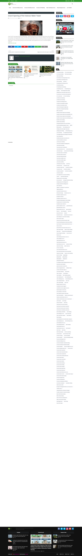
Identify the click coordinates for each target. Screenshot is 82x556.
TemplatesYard (17, 554)
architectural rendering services (62, 101)
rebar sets (67, 280)
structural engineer (60, 346)
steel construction (68, 313)
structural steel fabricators (61, 370)
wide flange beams (59, 401)
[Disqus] (31, 127)
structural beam (59, 333)
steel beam (65, 302)
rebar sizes (66, 282)
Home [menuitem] (10, 7)
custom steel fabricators (64, 176)
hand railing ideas (63, 211)
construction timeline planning (61, 156)
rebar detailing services (69, 278)
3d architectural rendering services (62, 79)
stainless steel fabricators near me (62, 297)
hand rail (58, 211)
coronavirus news (59, 169)
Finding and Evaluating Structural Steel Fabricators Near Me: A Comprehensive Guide (20, 541)
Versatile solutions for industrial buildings (63, 392)
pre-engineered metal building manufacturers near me (64, 262)
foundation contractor (60, 196)
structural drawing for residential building (63, 342)
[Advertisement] (31, 157)
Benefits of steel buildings (61, 119)
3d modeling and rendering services (62, 83)
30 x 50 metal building (60, 74)
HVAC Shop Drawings (60, 229)
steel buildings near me (60, 313)
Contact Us (72, 554)
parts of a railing (59, 255)
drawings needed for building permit (62, 183)
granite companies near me (61, 205)
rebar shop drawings (60, 282)
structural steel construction (61, 359)
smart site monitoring (60, 295)
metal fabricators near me (61, 244)
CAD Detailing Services (69, 130)
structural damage (67, 335)
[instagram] (70, 1)
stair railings (64, 300)
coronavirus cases (66, 165)
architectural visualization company (62, 103)
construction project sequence (61, 154)
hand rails (69, 211)
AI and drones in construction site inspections (64, 94)
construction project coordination (62, 152)
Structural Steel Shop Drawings (61, 375)
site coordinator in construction (61, 291)
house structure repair (60, 218)
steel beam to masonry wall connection (63, 308)
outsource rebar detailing (69, 253)
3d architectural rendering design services (63, 77)
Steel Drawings (68, 324)
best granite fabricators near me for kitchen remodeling (63, 123)
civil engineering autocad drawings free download (64, 134)
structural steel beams (60, 357)
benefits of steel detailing (61, 121)
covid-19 (58, 176)
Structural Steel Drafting (60, 364)
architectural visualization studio (62, 105)
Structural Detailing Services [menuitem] (29, 7)
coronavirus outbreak (67, 169)
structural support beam (60, 377)
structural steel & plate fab (61, 350)
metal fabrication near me (61, 240)
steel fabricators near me (61, 328)
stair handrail (59, 300)
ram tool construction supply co (61, 269)
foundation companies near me (61, 194)
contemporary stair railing (61, 163)
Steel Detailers (69, 315)
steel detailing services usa (61, 322)
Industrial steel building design (67, 231)
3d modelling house (68, 88)
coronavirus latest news (60, 167)
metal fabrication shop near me (61, 242)
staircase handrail (59, 302)
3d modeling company (60, 85)
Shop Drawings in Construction (61, 289)
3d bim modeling (59, 81)
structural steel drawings (60, 366)
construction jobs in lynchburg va (62, 147)
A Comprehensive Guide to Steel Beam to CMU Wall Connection (67, 46)
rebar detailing (59, 275)
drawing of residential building (68, 180)
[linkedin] (73, 529)
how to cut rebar (59, 225)
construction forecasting (60, 145)
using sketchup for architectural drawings (63, 390)
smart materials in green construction (62, 293)
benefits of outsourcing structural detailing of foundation (64, 116)
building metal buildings (60, 130)
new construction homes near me (62, 249)
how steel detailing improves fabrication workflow (64, 222)
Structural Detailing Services (61, 339)
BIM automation (59, 127)
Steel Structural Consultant (13, 18)
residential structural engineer (61, 286)
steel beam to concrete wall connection (63, 306)
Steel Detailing (59, 317)
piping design (65, 255)
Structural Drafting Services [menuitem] (18, 7)
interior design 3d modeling (61, 233)
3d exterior (65, 81)
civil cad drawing (59, 132)
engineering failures (60, 189)
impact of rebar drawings (68, 229)
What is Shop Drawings (60, 395)
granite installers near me (61, 209)
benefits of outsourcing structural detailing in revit (64, 114)
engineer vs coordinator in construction (63, 187)
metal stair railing (69, 244)
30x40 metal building (68, 74)
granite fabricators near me (61, 207)
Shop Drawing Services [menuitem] (61, 7)
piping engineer (59, 258)
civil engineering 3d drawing (67, 132)
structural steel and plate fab (61, 353)
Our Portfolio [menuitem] (69, 7)
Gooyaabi (26, 554)
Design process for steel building (62, 178)
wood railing (66, 401)
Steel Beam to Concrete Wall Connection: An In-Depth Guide (67, 58)
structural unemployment (61, 379)
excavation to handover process (62, 191)
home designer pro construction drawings (63, 216)
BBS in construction (60, 110)
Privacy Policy (67, 554)
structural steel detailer (60, 361)
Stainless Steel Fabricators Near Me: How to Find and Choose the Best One (67, 63)
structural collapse (60, 335)
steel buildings (69, 311)
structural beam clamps (67, 333)
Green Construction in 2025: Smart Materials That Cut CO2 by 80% (46, 74)
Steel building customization (61, 311)
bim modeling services (66, 127)
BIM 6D (71, 125)
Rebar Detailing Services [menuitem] (50, 7)
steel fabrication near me (60, 326)
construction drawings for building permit (63, 143)
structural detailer (59, 337)
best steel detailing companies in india (63, 125)
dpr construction (59, 180)
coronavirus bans (59, 165)
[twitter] (68, 1)
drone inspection (59, 185)
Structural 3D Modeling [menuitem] (40, 7)
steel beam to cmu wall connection (62, 304)
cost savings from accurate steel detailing (63, 174)
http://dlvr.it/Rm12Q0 (12, 43)
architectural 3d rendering (61, 99)
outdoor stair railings (60, 253)
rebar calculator (59, 273)
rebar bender (67, 271)
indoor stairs (59, 231)
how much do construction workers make (63, 220)
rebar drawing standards (60, 280)
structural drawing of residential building (63, 344)
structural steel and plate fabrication (62, 355)
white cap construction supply (61, 399)
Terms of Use (62, 554)
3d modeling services (60, 88)
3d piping (58, 90)
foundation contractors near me (61, 198)
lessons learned (69, 233)
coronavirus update (60, 172)
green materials (68, 209)
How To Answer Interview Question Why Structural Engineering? (64, 224)
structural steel (70, 348)
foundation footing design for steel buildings (63, 200)
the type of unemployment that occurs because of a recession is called (65, 387)
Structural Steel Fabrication (61, 368)
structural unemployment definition (62, 381)
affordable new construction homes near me (63, 92)
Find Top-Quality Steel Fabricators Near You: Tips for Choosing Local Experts (67, 52)
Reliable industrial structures (61, 284)
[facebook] (66, 1)
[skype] (73, 1)
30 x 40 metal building (68, 72)
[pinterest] (71, 1)
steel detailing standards (60, 324)
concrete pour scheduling (61, 141)
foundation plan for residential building (63, 202)
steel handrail (68, 328)
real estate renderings (60, 271)
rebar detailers (65, 273)
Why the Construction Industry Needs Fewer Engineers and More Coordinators (31, 75)
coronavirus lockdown (69, 167)
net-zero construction (60, 247)
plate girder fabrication (60, 260)
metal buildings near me (60, 238)
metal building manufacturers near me (63, 236)
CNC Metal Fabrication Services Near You (63, 138)
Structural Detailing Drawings (68, 337)
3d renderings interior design (65, 90)
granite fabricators (69, 205)
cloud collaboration (60, 136)
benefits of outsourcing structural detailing (63, 112)
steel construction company (61, 315)
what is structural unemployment (62, 397)
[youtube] (68, 16)
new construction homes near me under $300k (64, 251)
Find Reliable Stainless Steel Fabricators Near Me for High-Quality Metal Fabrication (20, 548)
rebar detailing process (60, 278)
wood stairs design (59, 403)
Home (10, 12)
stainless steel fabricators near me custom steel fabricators (64, 299)
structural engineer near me (68, 346)
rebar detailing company (66, 275)
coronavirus (68, 163)
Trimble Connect (59, 388)
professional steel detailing (61, 264)
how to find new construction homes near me (64, 227)
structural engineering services (61, 348)
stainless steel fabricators (69, 295)
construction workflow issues (61, 158)
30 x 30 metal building (60, 72)
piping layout (65, 258)
